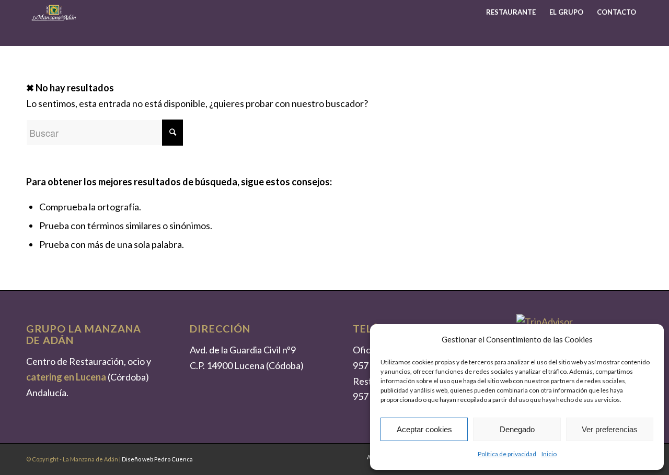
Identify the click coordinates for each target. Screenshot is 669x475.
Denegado (517, 429)
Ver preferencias (610, 429)
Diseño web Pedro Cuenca (157, 459)
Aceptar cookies (424, 429)
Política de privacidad (507, 454)
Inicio (549, 454)
